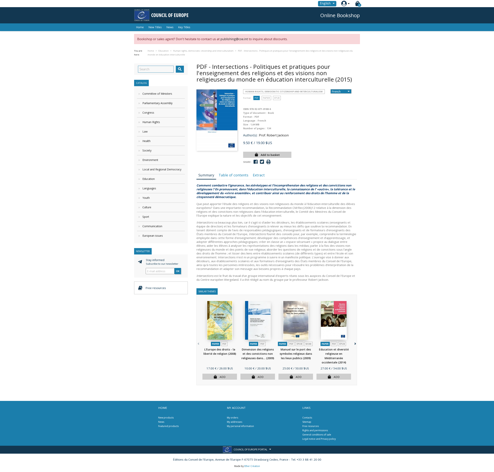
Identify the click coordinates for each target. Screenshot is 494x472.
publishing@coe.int (234, 39)
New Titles (155, 27)
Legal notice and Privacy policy (319, 439)
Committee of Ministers (157, 93)
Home (140, 27)
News (169, 27)
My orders (232, 417)
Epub (277, 97)
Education (148, 179)
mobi (308, 343)
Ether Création (252, 466)
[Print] (268, 162)
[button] (355, 343)
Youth (146, 198)
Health (146, 141)
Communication (152, 226)
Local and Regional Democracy (161, 169)
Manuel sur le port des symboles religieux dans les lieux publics (296, 354)
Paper (215, 343)
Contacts (307, 417)
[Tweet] (262, 161)
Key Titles (184, 27)
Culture (146, 207)
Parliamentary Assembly (157, 103)
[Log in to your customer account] (344, 3)
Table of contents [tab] (233, 175)
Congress (148, 112)
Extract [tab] (259, 175)
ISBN (246, 109)
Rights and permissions (315, 430)
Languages (149, 188)
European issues (152, 235)
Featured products (168, 426)
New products (166, 417)
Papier (266, 97)
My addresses (234, 422)
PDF (257, 97)
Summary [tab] (206, 175)
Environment (150, 160)
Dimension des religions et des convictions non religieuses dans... (257, 354)
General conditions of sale (316, 434)
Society (146, 150)
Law (145, 131)
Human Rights (151, 122)
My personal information (240, 426)
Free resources (310, 426)
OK (177, 271)
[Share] (256, 161)
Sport (145, 217)
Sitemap (306, 422)
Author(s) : (250, 135)
